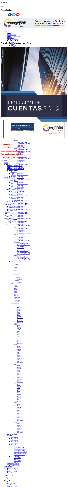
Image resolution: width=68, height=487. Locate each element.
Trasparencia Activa (22, 243)
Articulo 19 (20, 173)
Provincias (10, 473)
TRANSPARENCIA (9, 178)
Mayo (15, 210)
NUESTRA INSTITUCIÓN (11, 34)
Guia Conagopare (12, 481)
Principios (13, 176)
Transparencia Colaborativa (21, 177)
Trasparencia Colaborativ (23, 254)
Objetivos (13, 45)
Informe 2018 (17, 461)
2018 (15, 364)
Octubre (16, 155)
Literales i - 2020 (15, 465)
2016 (15, 403)
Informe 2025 (14, 437)
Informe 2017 (17, 459)
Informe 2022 (14, 441)
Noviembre (17, 163)
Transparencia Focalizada (24, 143)
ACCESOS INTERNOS (10, 486)
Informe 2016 (17, 458)
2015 (15, 422)
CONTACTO (7, 484)
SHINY (9, 478)
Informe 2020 (14, 444)
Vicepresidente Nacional (13, 470)
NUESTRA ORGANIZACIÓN (12, 38)
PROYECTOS (8, 477)
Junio (15, 270)
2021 (15, 304)
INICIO (6, 30)
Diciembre (16, 280)
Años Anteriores (15, 303)
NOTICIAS (7, 474)
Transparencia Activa (22, 142)
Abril (15, 267)
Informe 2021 (14, 443)
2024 (12, 184)
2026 (12, 181)
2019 (15, 344)
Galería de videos (11, 483)
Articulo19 (20, 182)
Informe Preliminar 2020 (20, 452)
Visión (12, 173)
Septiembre (17, 242)
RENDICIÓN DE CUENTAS (12, 434)
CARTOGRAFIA (9, 475)
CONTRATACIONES (13, 464)
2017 (15, 383)
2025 (12, 182)
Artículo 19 (20, 279)
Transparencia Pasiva (22, 204)
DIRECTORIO (8, 467)
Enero (15, 172)
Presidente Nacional (12, 468)
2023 (12, 261)
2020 (15, 324)
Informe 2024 (14, 438)
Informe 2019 (17, 462)
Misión (12, 172)
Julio (15, 227)
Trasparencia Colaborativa (20, 247)
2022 (12, 283)
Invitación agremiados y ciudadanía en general (20, 446)
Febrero (16, 181)
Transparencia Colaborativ (21, 145)
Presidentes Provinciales (13, 471)
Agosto (16, 140)
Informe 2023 (14, 440)
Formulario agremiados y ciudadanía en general (20, 449)
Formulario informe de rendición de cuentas (20, 454)
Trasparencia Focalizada (23, 245)
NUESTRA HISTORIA (13, 36)
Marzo (15, 266)
